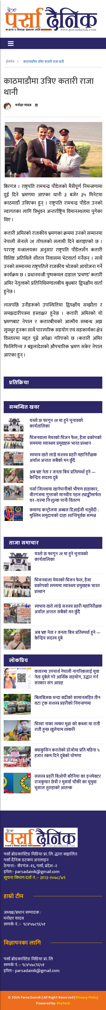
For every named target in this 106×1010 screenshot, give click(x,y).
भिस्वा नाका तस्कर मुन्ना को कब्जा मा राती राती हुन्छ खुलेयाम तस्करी (67, 726)
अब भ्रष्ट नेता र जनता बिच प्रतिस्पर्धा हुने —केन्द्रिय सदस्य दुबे (63, 474)
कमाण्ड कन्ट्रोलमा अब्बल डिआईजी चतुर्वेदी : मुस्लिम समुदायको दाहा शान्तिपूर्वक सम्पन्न (64, 512)
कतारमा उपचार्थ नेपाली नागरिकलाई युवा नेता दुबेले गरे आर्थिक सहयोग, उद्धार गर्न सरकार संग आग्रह (67, 677)
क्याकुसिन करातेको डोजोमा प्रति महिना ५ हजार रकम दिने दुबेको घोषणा (67, 753)
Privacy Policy (87, 997)
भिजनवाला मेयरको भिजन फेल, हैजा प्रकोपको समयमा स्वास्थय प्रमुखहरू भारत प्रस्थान (66, 440)
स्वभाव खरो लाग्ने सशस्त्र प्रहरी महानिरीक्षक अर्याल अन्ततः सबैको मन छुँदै (63, 457)
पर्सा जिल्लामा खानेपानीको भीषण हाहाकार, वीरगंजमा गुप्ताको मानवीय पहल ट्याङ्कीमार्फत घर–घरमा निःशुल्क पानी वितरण (65, 495)
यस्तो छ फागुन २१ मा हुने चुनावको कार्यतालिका (56, 423)
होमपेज (10, 61)
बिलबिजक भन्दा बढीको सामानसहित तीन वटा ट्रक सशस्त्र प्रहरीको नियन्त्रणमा (67, 700)
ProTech (63, 1003)
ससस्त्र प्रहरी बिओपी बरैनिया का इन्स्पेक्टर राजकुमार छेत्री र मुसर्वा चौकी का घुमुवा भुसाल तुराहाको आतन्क (68, 782)
